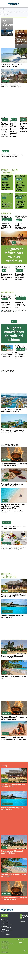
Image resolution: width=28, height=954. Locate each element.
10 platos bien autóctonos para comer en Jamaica (20, 355)
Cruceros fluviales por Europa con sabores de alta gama (13, 548)
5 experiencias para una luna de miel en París (7, 204)
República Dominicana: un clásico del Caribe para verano (13, 738)
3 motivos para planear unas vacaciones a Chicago (11, 155)
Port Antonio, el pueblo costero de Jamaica (7, 354)
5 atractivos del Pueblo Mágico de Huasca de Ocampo (20, 204)
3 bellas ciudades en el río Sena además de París (11, 410)
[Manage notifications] (24, 951)
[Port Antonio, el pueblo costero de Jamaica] (7, 348)
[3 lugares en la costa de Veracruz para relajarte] (7, 269)
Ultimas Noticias (8, 933)
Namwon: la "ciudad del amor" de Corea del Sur (6, 305)
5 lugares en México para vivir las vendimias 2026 (21, 35)
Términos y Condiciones (4, 951)
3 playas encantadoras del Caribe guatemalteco (12, 65)
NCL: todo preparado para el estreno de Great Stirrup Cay (13, 431)
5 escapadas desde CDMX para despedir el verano (20, 276)
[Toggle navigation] (3, 9)
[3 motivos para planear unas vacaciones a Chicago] (14, 146)
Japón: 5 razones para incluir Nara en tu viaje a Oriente (20, 186)
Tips (2, 932)
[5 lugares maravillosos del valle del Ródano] (14, 317)
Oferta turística (3, 920)
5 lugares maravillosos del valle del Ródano (14, 334)
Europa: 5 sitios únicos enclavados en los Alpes (11, 86)
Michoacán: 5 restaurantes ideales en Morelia (12, 485)
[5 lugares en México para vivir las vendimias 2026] (14, 238)
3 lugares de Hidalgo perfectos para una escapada (23, 127)
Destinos (11, 12)
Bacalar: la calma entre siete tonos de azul (6, 226)
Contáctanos (20, 940)
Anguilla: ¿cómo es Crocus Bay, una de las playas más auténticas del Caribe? (14, 506)
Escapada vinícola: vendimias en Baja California (13, 527)
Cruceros (8, 927)
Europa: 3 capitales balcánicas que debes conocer (6, 185)
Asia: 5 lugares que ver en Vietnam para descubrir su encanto (13, 129)
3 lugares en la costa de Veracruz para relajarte (6, 276)
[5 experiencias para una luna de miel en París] (7, 196)
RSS (20, 943)
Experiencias (9, 925)
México (23, 12)
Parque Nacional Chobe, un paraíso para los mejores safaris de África (4, 129)
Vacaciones (17, 12)
